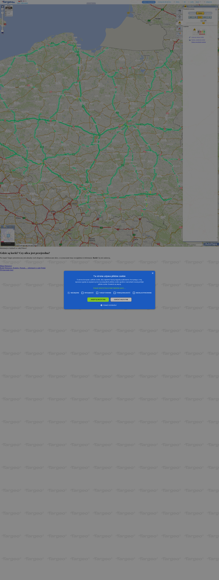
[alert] (109, 290)
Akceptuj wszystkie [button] (98, 300)
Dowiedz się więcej (114, 284)
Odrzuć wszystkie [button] (121, 300)
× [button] (152, 273)
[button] (109, 288)
